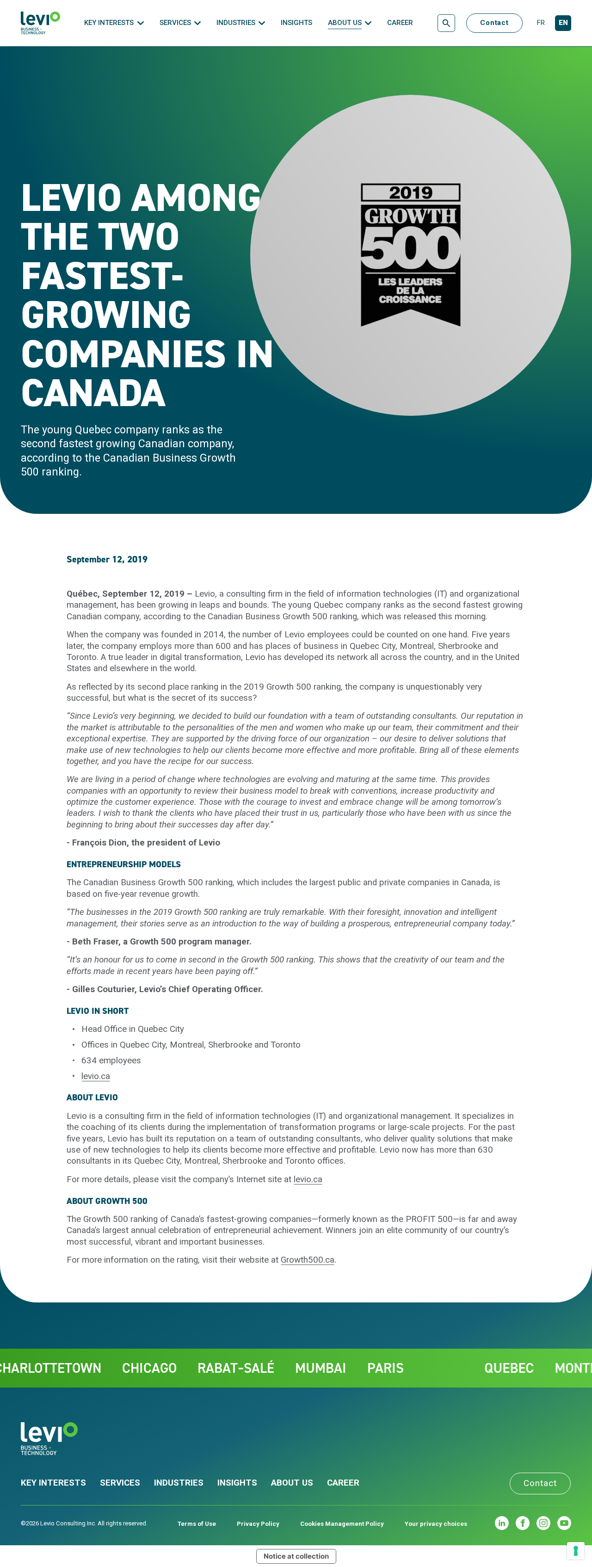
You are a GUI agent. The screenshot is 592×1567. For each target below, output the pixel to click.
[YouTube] (564, 1523)
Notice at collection (296, 1556)
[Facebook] (523, 1523)
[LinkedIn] (502, 1523)
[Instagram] (543, 1523)
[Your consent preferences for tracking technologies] (576, 1551)
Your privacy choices (436, 1523)
